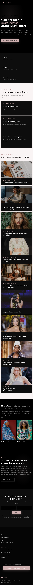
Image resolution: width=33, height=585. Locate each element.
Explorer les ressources (10, 40)
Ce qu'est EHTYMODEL (9, 45)
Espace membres (5, 540)
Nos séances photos (6, 555)
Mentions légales (6, 582)
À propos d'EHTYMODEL (6, 550)
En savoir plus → (7, 479)
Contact (3, 557)
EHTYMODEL (6, 2)
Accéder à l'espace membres (16, 568)
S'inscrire (16, 512)
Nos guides (4, 535)
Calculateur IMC (5, 537)
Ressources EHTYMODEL (7, 542)
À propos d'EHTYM (5, 552)
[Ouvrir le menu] (30, 2)
